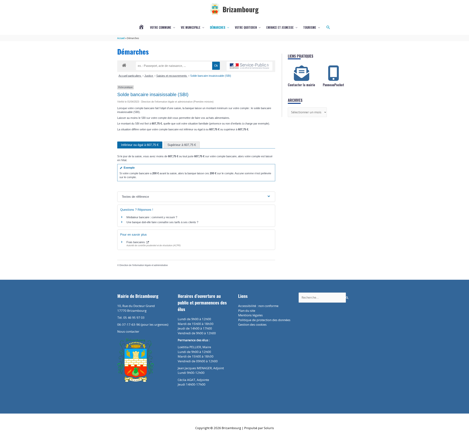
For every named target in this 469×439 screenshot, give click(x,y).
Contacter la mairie (301, 84)
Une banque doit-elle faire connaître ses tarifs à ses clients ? (162, 222)
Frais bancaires (136, 242)
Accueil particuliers (130, 75)
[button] (328, 27)
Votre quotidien (246, 27)
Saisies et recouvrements (172, 75)
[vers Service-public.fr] (249, 66)
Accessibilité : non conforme (258, 306)
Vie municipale (190, 27)
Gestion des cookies (252, 324)
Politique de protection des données (264, 320)
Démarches (217, 27)
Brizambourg (241, 9)
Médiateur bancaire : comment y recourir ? (151, 217)
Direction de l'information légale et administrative (143, 265)
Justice (149, 75)
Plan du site (246, 310)
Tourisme (309, 27)
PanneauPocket (333, 84)
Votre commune (160, 27)
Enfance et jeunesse (280, 27)
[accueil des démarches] (124, 65)
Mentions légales (250, 315)
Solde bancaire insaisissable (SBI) (210, 75)
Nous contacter (128, 331)
